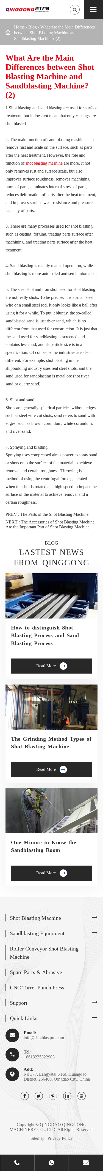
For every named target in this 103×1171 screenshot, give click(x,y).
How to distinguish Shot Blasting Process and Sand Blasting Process (45, 635)
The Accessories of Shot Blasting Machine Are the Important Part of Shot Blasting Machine (49, 524)
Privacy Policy (60, 1138)
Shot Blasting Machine (35, 918)
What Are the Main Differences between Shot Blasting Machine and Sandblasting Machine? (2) (54, 33)
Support (18, 1003)
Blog (32, 27)
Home (19, 27)
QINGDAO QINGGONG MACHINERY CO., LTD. (48, 1127)
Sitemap (37, 1138)
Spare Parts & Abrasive (36, 972)
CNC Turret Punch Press (37, 987)
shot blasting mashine (44, 163)
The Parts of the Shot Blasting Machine (54, 514)
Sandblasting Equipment (37, 933)
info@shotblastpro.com (44, 1037)
